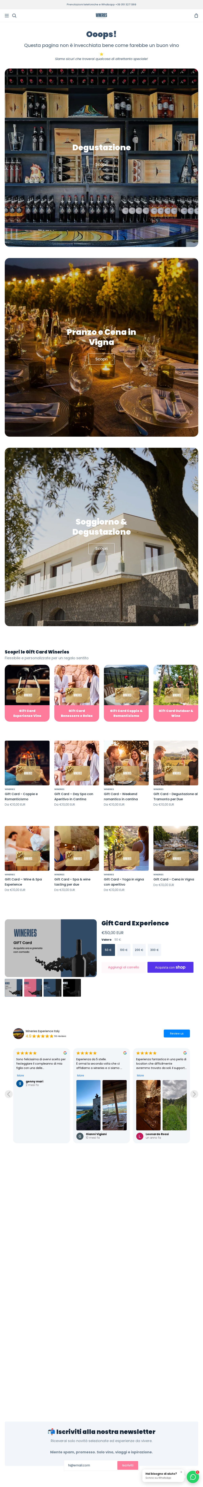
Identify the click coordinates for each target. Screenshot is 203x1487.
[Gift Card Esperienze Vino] (27, 693)
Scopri (101, 164)
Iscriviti (127, 1465)
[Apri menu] (4, 15)
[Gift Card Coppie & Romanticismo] (126, 693)
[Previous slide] (9, 1094)
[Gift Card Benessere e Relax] (76, 693)
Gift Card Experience (135, 923)
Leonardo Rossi (97, 1134)
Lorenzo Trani (156, 1134)
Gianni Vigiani (36, 1134)
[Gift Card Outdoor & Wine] (175, 693)
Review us (177, 1033)
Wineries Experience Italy (43, 1031)
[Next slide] (194, 1094)
